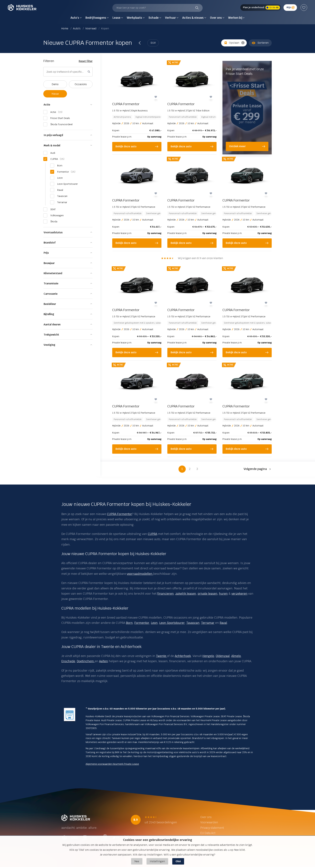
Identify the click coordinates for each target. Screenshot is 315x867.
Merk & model (52, 145)
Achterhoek (183, 656)
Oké (178, 861)
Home (65, 28)
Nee (136, 861)
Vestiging (49, 344)
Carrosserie (50, 293)
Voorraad (91, 28)
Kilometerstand (53, 273)
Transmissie (51, 283)
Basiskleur (50, 304)
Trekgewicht (51, 334)
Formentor (141, 623)
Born (129, 623)
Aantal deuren (52, 324)
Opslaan (234, 42)
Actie (47, 104)
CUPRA (152, 534)
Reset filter (86, 61)
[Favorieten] (304, 7)
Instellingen (157, 861)
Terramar (207, 623)
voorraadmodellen (140, 574)
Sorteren (263, 42)
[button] (258, 469)
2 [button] (189, 469)
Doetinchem (86, 661)
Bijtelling (49, 314)
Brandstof (49, 242)
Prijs (46, 252)
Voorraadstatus (53, 232)
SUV (153, 42)
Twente (161, 656)
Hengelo (208, 656)
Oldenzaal (223, 656)
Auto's (77, 28)
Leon (154, 623)
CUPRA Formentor (119, 514)
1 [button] (182, 469)
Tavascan (193, 623)
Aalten (103, 661)
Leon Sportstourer (172, 623)
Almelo (236, 656)
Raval (223, 623)
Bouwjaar (49, 263)
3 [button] (197, 469)
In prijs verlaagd (53, 135)
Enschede (68, 661)
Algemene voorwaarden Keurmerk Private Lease (112, 763)
